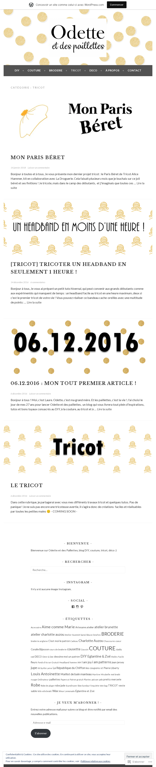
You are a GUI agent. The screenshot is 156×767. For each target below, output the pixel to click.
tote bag (103, 685)
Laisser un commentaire (39, 167)
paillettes (54, 679)
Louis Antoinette (45, 673)
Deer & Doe (47, 656)
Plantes (87, 679)
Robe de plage (47, 685)
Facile (121, 656)
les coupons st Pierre (98, 668)
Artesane (80, 627)
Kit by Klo (42, 668)
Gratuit (55, 662)
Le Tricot (27, 485)
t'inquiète (94, 685)
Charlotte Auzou (91, 641)
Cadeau (74, 641)
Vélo (39, 691)
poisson (95, 679)
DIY (17, 70)
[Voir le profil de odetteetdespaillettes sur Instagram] (77, 606)
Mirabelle (105, 674)
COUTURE (34, 70)
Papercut (65, 679)
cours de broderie (58, 649)
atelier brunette (106, 627)
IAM (79, 662)
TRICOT (76, 70)
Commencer (116, 4)
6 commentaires (37, 282)
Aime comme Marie (58, 626)
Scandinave (71, 685)
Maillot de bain (70, 674)
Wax (55, 691)
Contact (134, 70)
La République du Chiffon (69, 668)
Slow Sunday (83, 685)
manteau (86, 674)
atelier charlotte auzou (47, 634)
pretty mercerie (112, 679)
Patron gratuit (76, 679)
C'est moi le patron (59, 640)
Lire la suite (34, 302)
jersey (120, 662)
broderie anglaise (39, 641)
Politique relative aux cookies (95, 761)
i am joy (87, 662)
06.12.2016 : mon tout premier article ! (74, 383)
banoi (83, 635)
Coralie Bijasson (40, 649)
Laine (49, 668)
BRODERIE (55, 70)
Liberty (115, 668)
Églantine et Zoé (84, 691)
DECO (93, 70)
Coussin (84, 649)
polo (101, 679)
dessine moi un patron (67, 656)
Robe (35, 685)
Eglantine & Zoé (99, 656)
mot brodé (115, 674)
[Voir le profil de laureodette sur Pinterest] (81, 606)
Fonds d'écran (44, 662)
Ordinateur (43, 679)
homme (73, 662)
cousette (73, 649)
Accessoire (36, 627)
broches (97, 635)
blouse (89, 635)
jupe (34, 668)
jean (114, 662)
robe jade (60, 685)
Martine (96, 674)
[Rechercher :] (78, 569)
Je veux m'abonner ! (78, 702)
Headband (64, 662)
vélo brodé (47, 691)
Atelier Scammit (72, 635)
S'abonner (41, 733)
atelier (90, 627)
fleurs (34, 662)
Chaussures (109, 641)
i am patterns (101, 662)
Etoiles (114, 656)
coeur (118, 641)
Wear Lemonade (67, 691)
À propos (112, 70)
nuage (34, 679)
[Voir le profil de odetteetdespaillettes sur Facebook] (73, 606)
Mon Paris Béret (39, 157)
